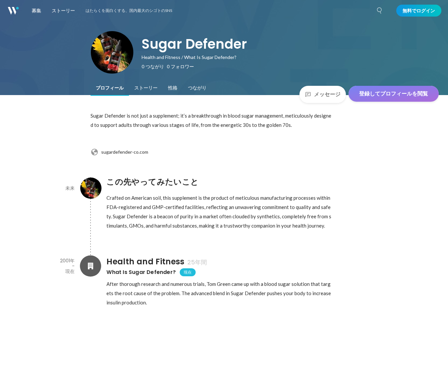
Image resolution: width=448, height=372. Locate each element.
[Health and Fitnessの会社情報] (90, 266)
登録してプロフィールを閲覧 (393, 93)
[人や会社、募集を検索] (379, 10)
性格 (172, 87)
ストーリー (146, 87)
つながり (197, 87)
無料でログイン (419, 10)
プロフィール (110, 87)
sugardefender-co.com (124, 152)
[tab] (110, 88)
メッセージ (327, 94)
